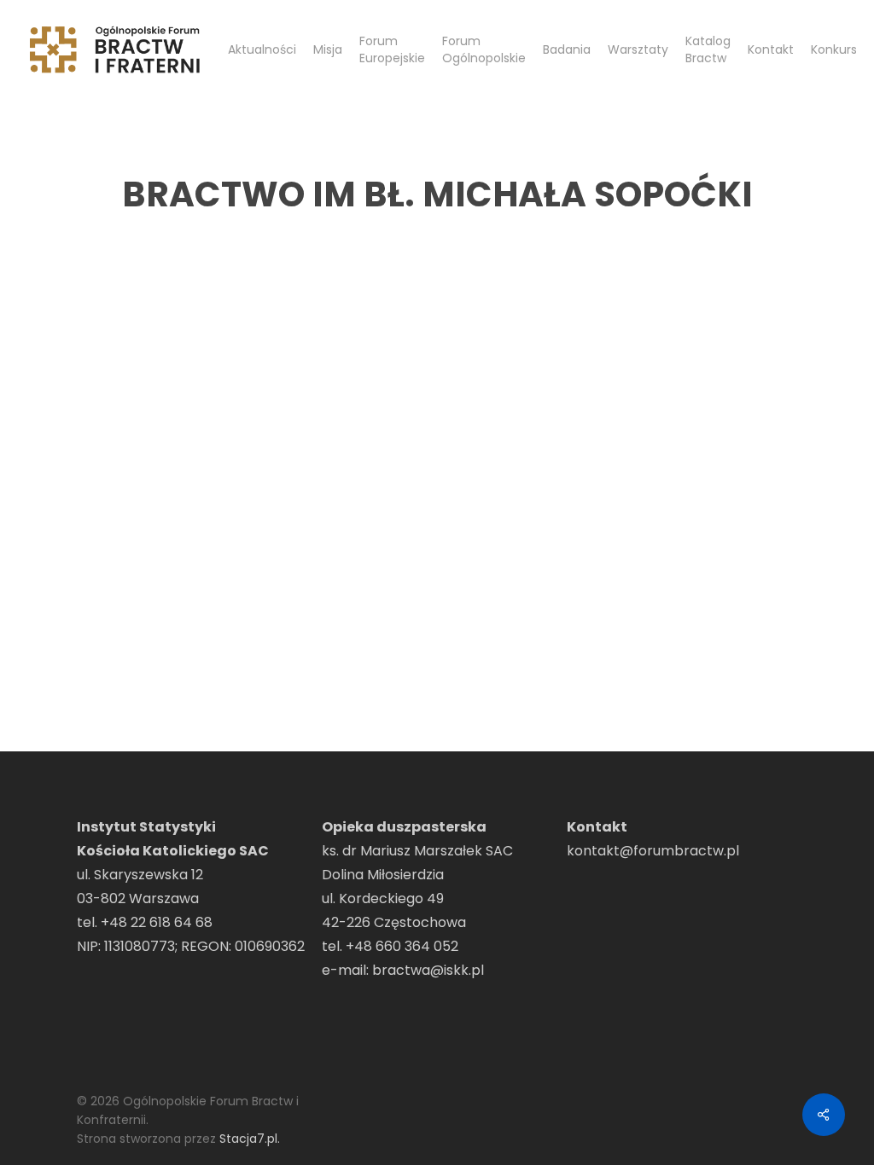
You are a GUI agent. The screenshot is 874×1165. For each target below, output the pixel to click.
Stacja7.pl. (249, 1138)
